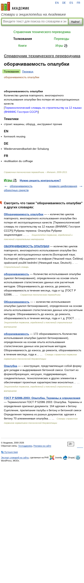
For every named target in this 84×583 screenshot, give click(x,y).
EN (57, 3)
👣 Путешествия (9, 452)
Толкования (22, 38)
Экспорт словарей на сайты (15, 457)
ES (71, 3)
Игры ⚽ (61, 45)
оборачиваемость (16, 274)
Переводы (61, 38)
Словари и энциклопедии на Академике (33, 14)
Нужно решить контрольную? (40, 180)
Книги (22, 45)
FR (78, 3)
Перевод (27, 71)
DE (64, 3)
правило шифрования (63, 186)
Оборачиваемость (16, 301)
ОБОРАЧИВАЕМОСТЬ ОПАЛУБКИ (26, 246)
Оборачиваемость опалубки (23, 214)
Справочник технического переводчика (42, 32)
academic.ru (15, 6)
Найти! (75, 21)
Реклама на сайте (42, 446)
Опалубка (10, 365)
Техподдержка (25, 446)
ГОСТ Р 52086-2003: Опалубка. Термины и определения (42, 397)
